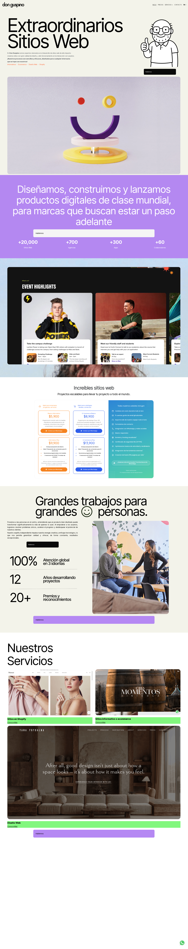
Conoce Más (12, 723)
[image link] (13, 5)
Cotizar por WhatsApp (55, 431)
